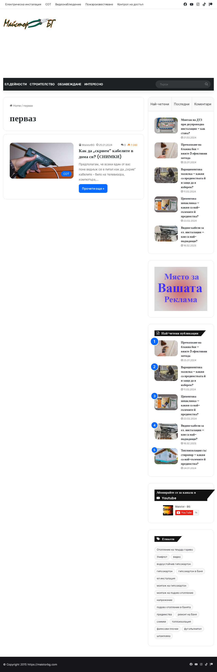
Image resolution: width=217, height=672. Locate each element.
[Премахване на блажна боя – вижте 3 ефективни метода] (166, 150)
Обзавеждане (69, 84)
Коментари (202, 104)
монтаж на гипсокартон (171, 585)
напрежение (164, 600)
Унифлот (162, 556)
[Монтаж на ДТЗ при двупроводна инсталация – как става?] (166, 126)
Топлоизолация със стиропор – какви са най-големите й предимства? (194, 457)
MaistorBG (88, 144)
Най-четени (159, 104)
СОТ (48, 4)
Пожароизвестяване (99, 4)
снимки (161, 621)
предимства (164, 614)
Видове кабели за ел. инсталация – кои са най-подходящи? (192, 234)
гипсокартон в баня (190, 571)
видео (177, 556)
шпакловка (163, 636)
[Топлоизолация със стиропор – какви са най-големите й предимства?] (166, 456)
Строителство (42, 84)
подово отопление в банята (174, 607)
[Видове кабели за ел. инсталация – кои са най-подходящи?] (166, 233)
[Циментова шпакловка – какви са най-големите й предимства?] (166, 204)
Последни (181, 104)
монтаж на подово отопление (175, 592)
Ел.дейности (16, 84)
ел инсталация (166, 578)
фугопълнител (193, 628)
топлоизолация (181, 621)
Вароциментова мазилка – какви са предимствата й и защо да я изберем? (193, 178)
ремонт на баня (187, 614)
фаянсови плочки (167, 628)
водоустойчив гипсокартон (174, 564)
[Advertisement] (146, 42)
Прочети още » (93, 188)
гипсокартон (164, 571)
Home (16, 105)
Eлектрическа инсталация (23, 4)
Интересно (93, 84)
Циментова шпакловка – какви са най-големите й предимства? (190, 207)
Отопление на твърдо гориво (175, 549)
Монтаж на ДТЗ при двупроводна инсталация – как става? (193, 126)
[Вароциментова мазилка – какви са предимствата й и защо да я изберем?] (166, 175)
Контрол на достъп (130, 4)
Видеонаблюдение (68, 4)
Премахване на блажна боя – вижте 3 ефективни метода (194, 151)
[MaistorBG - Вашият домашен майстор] (29, 23)
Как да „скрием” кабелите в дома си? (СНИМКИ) (106, 154)
